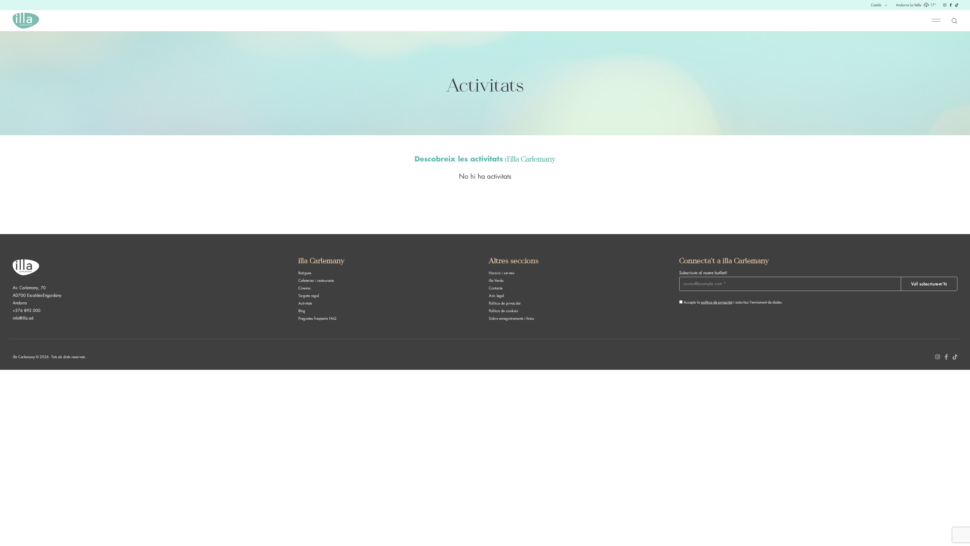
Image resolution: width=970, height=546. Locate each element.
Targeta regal (308, 296)
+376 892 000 (26, 311)
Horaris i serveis (502, 273)
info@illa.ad (23, 318)
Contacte (495, 288)
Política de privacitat (504, 303)
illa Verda (496, 280)
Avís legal (496, 296)
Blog (301, 311)
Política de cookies (503, 311)
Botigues (304, 273)
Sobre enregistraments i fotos (511, 318)
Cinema (304, 288)
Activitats (305, 303)
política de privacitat (716, 302)
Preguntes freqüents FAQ (317, 318)
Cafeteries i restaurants (316, 280)
